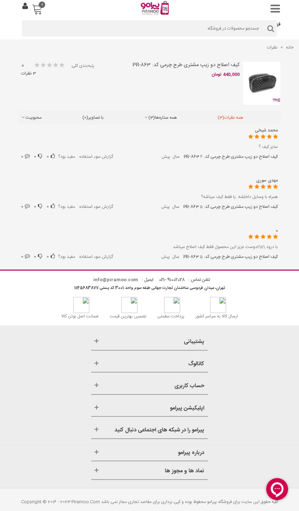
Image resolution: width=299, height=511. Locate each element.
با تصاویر (93, 117)
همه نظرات (230, 117)
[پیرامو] (155, 7)
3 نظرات (28, 73)
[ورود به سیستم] (25, 7)
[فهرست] (273, 7)
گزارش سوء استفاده (96, 156)
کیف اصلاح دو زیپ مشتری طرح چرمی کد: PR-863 (186, 65)
